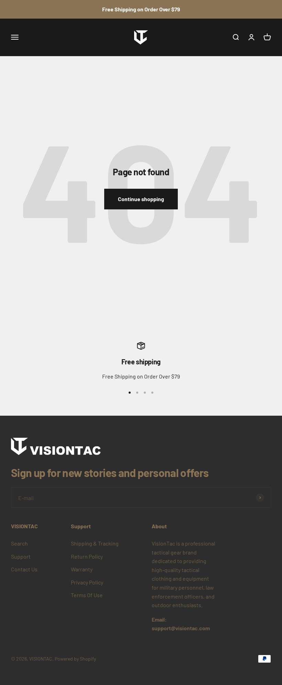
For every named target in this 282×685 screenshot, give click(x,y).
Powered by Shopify (75, 659)
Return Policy (87, 556)
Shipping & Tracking (95, 543)
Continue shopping (141, 199)
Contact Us (24, 569)
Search (19, 543)
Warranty (82, 569)
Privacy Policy (87, 582)
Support (21, 556)
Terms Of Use (87, 595)
